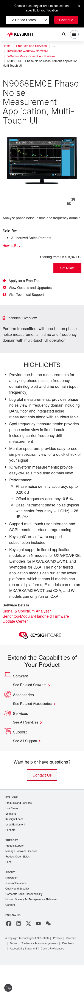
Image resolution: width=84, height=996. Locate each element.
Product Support (15, 869)
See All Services (26, 745)
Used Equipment (15, 848)
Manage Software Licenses (22, 875)
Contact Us (42, 797)
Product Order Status (18, 881)
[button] (42, 160)
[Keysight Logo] (21, 34)
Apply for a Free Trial (26, 286)
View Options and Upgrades (31, 292)
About (10, 897)
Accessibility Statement (42, 974)
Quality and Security (17, 913)
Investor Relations (16, 908)
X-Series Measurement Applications (33, 56)
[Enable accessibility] (8, 988)
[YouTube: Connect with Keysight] (38, 949)
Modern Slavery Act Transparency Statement (33, 925)
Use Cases (12, 831)
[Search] (64, 34)
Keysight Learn (14, 842)
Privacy (61, 964)
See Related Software (31, 707)
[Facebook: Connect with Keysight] (8, 949)
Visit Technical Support (28, 299)
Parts (8, 886)
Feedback (16, 974)
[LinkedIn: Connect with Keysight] (18, 949)
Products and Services (33, 46)
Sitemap (15, 969)
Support (11, 864)
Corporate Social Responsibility (25, 919)
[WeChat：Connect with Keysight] (48, 949)
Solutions (11, 836)
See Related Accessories (34, 726)
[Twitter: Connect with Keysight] (28, 949)
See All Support (26, 763)
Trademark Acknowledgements (57, 969)
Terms (29, 969)
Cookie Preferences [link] (21, 979)
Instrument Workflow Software (29, 51)
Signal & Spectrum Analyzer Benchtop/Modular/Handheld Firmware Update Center (37, 638)
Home (7, 46)
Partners (10, 853)
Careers (10, 930)
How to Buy (13, 250)
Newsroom (12, 902)
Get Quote (67, 273)
